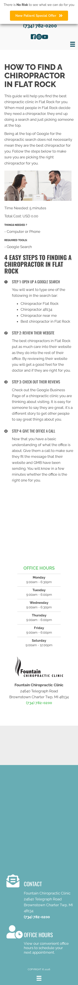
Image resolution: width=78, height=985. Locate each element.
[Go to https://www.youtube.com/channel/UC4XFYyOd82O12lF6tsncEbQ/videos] (44, 37)
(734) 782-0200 (40, 26)
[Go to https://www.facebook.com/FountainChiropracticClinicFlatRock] (33, 37)
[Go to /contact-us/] (42, 897)
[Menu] (72, 44)
